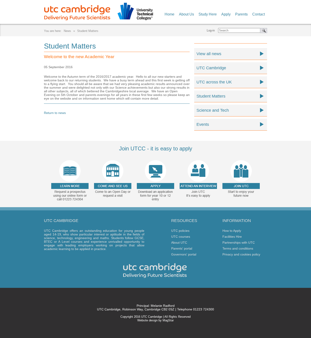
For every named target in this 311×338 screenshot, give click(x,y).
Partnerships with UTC (238, 242)
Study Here (208, 14)
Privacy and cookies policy (241, 254)
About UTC (179, 242)
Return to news (55, 113)
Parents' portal (181, 248)
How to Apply (231, 230)
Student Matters (87, 31)
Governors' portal (183, 254)
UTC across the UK (214, 82)
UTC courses (180, 236)
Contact (258, 14)
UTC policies (180, 230)
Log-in (211, 30)
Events (202, 124)
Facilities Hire (232, 236)
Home (169, 14)
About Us (186, 14)
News (67, 31)
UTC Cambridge (211, 68)
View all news (208, 54)
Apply (226, 14)
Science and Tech (212, 110)
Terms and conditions (237, 248)
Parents (241, 14)
